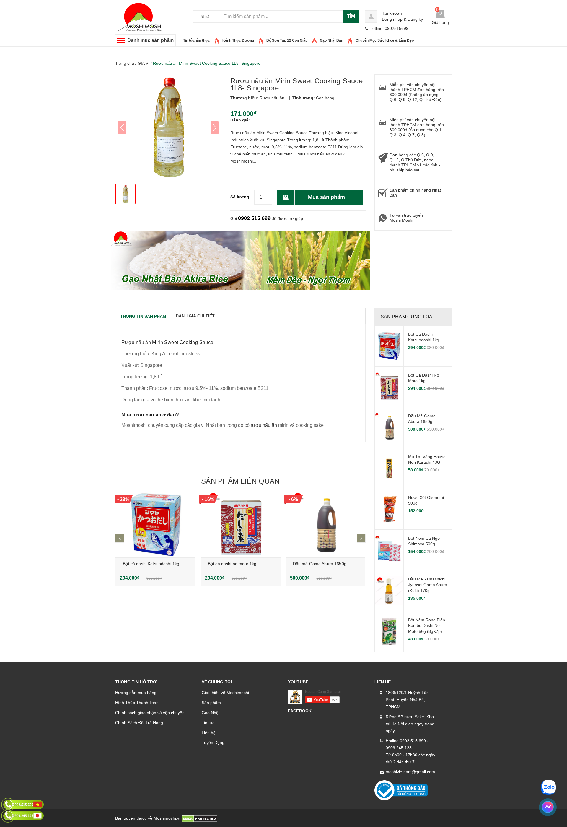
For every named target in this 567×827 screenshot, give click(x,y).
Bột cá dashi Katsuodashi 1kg (151, 563)
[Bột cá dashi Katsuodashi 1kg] (155, 524)
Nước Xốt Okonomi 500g (426, 500)
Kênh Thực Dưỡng (238, 40)
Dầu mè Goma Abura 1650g (319, 563)
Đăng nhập (392, 19)
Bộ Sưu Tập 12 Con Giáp (286, 40)
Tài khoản (392, 13)
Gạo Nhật (211, 712)
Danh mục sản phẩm (150, 40)
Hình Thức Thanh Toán (137, 702)
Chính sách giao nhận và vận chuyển (150, 712)
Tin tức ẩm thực (196, 40)
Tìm (351, 16)
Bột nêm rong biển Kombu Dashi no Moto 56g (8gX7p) (426, 625)
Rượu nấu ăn (136, 342)
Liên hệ (209, 732)
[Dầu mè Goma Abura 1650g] (326, 524)
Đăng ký (415, 19)
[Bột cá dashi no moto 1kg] (241, 524)
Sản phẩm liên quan (240, 481)
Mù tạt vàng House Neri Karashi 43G (427, 459)
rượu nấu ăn (263, 425)
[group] (168, 127)
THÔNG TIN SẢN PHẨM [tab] (143, 316)
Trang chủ (124, 63)
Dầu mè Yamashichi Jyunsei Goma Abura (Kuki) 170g (427, 585)
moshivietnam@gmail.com (410, 771)
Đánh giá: (240, 120)
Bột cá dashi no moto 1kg (232, 563)
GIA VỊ (143, 63)
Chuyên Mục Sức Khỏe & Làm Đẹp (385, 40)
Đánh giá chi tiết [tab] (195, 316)
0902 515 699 (254, 218)
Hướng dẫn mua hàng (136, 692)
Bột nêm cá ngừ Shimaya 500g (424, 541)
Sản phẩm (211, 702)
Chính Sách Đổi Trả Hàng (139, 722)
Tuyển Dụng (213, 742)
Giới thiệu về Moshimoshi (225, 692)
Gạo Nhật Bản (331, 40)
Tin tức (208, 722)
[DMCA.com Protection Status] (199, 818)
